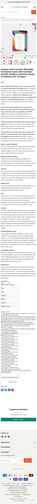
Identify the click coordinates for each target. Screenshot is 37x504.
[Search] (33, 12)
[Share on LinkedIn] (9, 390)
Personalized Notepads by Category (17, 491)
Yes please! (5, 329)
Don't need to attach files (22, 370)
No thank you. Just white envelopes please (22, 329)
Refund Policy (26, 494)
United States (18, 469)
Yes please (5, 364)
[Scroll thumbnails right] (34, 62)
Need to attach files (8, 370)
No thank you (14, 332)
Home (2, 17)
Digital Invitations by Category (18, 487)
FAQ (14, 483)
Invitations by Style (27, 485)
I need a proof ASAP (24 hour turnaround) (14, 313)
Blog (18, 483)
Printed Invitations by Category (11, 485)
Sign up (27, 460)
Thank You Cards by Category (13, 494)
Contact (9, 483)
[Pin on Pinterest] (12, 390)
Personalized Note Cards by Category (17, 489)
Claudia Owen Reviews (27, 483)
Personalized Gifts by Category (17, 493)
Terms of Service (18, 496)
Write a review (18, 420)
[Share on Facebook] (2, 390)
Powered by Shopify (18, 501)
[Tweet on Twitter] (5, 390)
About (3, 483)
